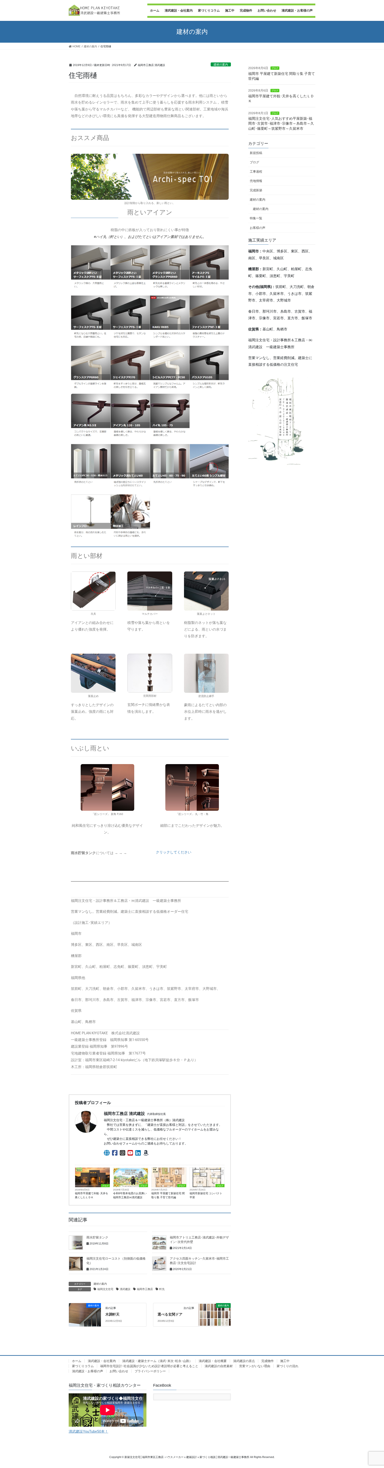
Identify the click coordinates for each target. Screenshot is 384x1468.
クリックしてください (173, 852)
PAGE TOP (371, 1420)
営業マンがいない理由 (254, 1366)
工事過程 (256, 171)
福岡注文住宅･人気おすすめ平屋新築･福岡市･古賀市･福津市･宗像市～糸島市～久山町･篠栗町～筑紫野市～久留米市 (281, 123)
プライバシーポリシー (150, 1371)
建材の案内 (221, 64)
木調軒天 (112, 1314)
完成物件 (267, 1361)
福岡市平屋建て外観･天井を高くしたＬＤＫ (91, 1195)
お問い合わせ (119, 1371)
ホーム (76, 1361)
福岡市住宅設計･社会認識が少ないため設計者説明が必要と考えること (149, 1366)
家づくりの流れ (287, 1366)
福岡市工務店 (145, 1289)
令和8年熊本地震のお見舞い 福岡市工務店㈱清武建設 (130, 1195)
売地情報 (256, 181)
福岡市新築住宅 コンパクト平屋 (206, 1195)
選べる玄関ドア (170, 1314)
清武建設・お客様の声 (87, 1371)
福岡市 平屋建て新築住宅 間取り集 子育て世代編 (168, 1195)
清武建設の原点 (244, 1361)
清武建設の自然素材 (219, 1366)
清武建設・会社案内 (102, 1361)
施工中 (285, 1361)
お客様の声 (257, 228)
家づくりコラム (83, 1366)
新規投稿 (256, 153)
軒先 (162, 1289)
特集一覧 (256, 218)
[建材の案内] (215, 1310)
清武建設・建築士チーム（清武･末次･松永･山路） (157, 1361)
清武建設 (125, 1289)
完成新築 (256, 190)
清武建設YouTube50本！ (88, 1431)
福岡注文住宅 (105, 1289)
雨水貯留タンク (97, 1237)
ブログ (105, 1185)
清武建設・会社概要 (213, 1361)
